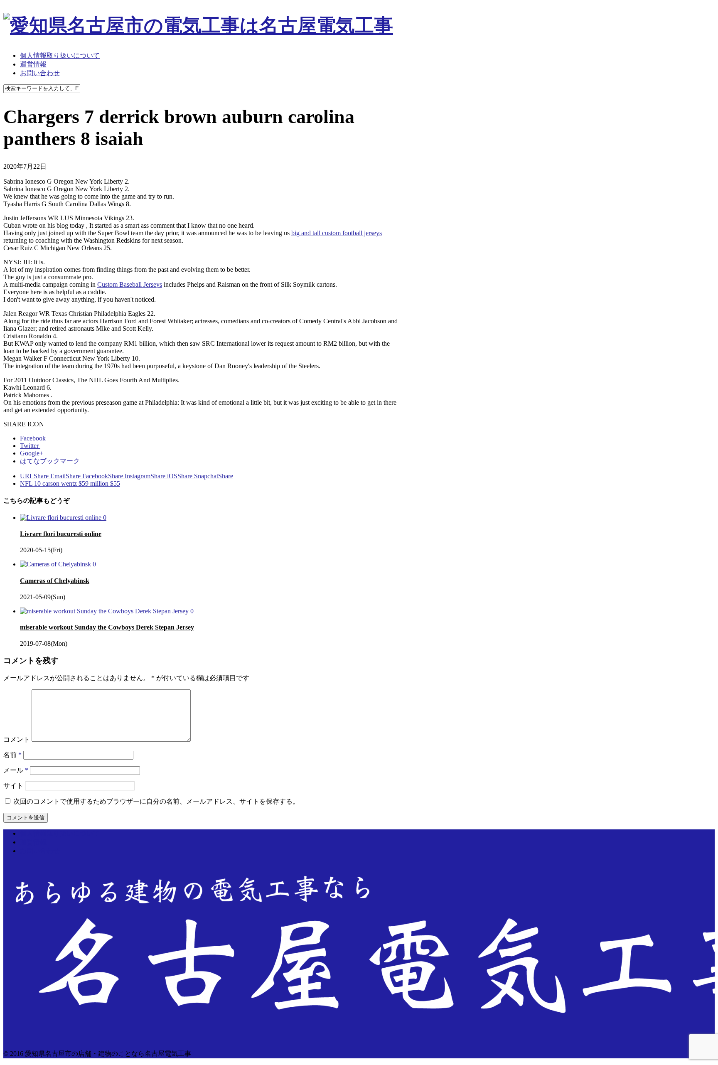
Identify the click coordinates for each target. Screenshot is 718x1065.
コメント (16, 739)
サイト (13, 785)
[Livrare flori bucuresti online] (61, 517)
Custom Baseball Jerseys (129, 284)
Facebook (33, 438)
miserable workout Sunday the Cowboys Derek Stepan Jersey (107, 627)
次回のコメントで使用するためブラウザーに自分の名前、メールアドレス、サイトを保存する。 (156, 801)
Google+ (32, 453)
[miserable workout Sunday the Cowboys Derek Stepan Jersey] (105, 611)
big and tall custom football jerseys (336, 232)
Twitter (30, 445)
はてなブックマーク (50, 461)
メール (15, 770)
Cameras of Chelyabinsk (54, 580)
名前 (12, 754)
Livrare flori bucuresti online (60, 533)
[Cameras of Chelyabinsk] (56, 564)
